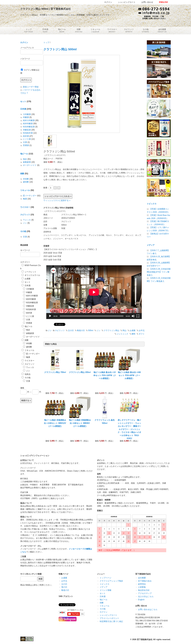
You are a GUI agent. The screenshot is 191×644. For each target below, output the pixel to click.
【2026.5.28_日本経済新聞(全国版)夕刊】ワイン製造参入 (159, 272)
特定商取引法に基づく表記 (111, 621)
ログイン (24, 42)
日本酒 (23, 109)
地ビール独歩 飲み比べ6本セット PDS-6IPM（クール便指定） (129, 375)
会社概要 (142, 578)
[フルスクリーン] (137, 316)
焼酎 (22, 173)
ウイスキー (25, 207)
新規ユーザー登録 (30, 87)
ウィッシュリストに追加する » (56, 200)
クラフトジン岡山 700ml (55, 372)
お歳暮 (132, 330)
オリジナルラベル (32, 275)
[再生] (50, 316)
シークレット (30, 272)
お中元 (142, 330)
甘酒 (25, 237)
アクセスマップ (145, 593)
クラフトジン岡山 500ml (60, 49)
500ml (90, 330)
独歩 (25, 159)
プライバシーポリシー (109, 618)
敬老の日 (81, 330)
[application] (94, 292)
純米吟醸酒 (28, 123)
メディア (151, 245)
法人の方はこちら (146, 596)
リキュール (25, 190)
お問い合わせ (147, 2)
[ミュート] (133, 316)
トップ (46, 42)
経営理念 (142, 584)
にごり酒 (27, 139)
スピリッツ (60, 330)
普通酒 (26, 145)
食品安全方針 (144, 590)
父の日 (71, 330)
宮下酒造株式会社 (145, 639)
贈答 (133, 334)
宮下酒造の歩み (145, 581)
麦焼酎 (26, 182)
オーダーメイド (30, 165)
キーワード (25, 250)
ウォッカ (27, 220)
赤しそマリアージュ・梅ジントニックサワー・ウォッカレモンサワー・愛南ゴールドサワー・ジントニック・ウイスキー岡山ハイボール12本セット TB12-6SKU (129, 429)
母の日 (64, 587)
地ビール (24, 154)
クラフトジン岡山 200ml (80, 372)
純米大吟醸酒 (29, 120)
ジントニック (122, 334)
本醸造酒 (27, 130)
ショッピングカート (108, 615)
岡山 (124, 330)
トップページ (105, 578)
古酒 (25, 142)
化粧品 (27, 374)
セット (23, 101)
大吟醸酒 (27, 114)
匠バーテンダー (30, 196)
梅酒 (25, 199)
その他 (23, 231)
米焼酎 (26, 179)
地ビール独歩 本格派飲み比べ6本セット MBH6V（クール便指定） (80, 423)
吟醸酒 (26, 117)
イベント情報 (105, 590)
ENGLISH (163, 2)
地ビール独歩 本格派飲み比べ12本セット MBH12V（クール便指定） (55, 423)
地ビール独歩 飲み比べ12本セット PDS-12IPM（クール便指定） (104, 375)
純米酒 (26, 136)
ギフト (142, 334)
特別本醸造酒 (29, 127)
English (141, 599)
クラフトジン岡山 (111, 330)
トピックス (152, 204)
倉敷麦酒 (27, 162)
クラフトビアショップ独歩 (111, 581)
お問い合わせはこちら (147, 609)
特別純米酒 (28, 133)
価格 (22, 388)
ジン (50, 330)
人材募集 (142, 587)
